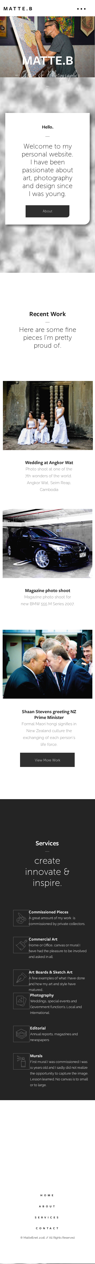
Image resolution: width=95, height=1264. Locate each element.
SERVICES (47, 1217)
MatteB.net (30, 1237)
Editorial (38, 1028)
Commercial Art (43, 939)
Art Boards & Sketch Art (51, 972)
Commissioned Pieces (48, 912)
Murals (36, 1056)
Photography (42, 995)
